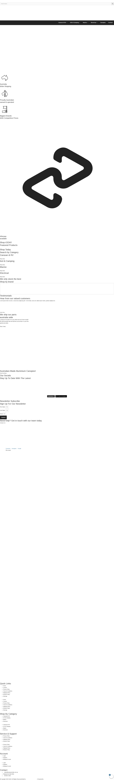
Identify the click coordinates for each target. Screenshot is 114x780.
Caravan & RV (62, 22)
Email (1, 413)
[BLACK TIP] (57, 288)
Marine (85, 22)
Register (5, 757)
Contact (110, 22)
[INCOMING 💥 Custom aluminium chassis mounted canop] (14, 387)
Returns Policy (6, 694)
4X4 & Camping (74, 22)
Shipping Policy (6, 692)
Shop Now (2, 258)
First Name (2, 406)
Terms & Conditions (7, 691)
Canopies (103, 22)
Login (4, 755)
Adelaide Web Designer (31, 779)
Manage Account (7, 759)
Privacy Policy (6, 689)
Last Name (2, 410)
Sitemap (5, 696)
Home (4, 685)
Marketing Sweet (48, 779)
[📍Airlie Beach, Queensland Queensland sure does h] (43, 387)
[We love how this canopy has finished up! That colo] (71, 387)
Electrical (93, 22)
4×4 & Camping (6, 717)
